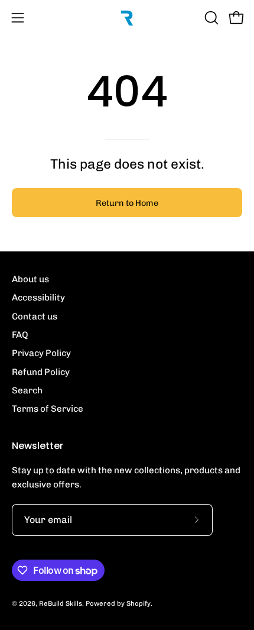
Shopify (138, 603)
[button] (210, 17)
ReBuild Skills (60, 603)
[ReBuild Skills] (127, 18)
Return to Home (127, 203)
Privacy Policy (41, 353)
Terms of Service (47, 408)
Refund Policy (41, 372)
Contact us (34, 316)
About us (30, 279)
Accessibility (38, 297)
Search (27, 390)
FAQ (20, 334)
